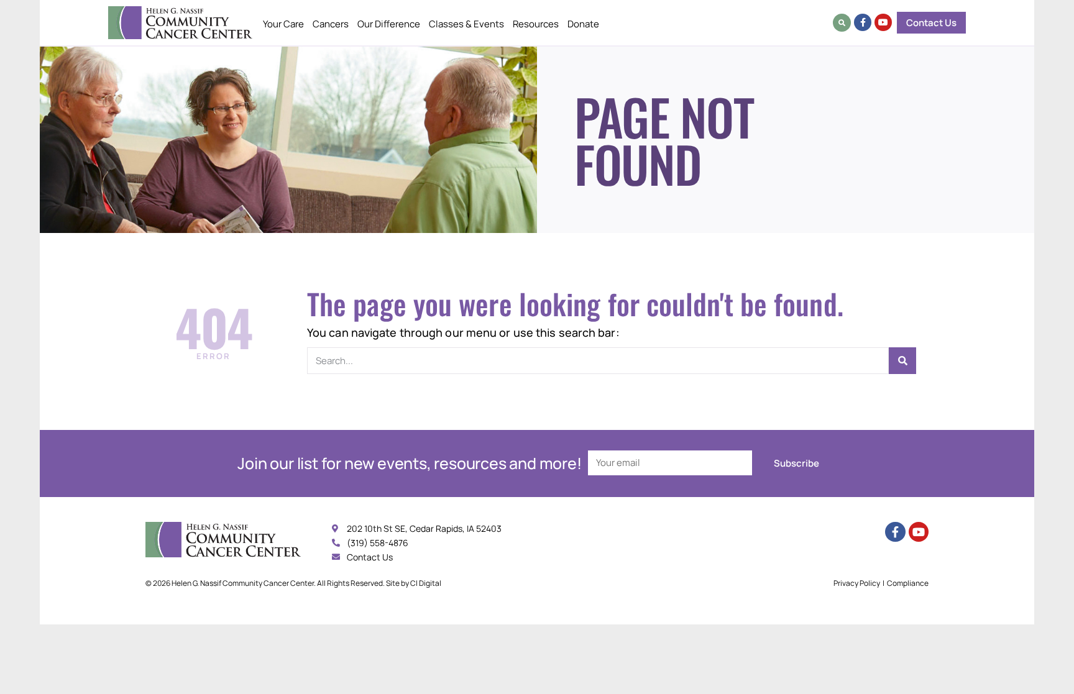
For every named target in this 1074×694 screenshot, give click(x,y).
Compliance (908, 583)
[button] (842, 23)
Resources (536, 23)
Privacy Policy (856, 583)
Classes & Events (466, 23)
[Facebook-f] (862, 22)
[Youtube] (883, 22)
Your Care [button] (283, 23)
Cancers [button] (331, 23)
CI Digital (425, 583)
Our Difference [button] (388, 23)
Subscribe (796, 463)
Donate (583, 23)
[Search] (902, 360)
